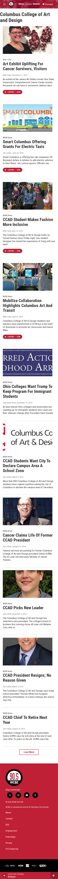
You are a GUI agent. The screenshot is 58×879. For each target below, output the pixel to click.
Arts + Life (7, 59)
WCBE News (7, 137)
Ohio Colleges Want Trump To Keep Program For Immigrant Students (27, 391)
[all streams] (54, 875)
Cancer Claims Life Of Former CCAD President (28, 538)
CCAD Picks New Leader (23, 607)
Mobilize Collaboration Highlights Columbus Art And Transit (27, 305)
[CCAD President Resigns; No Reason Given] (27, 651)
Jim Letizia (7, 153)
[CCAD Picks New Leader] (27, 584)
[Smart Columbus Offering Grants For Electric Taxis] (27, 118)
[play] (4, 875)
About (8, 813)
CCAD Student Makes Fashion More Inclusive (28, 222)
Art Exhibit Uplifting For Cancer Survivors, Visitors (25, 66)
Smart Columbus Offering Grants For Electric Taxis (24, 144)
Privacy (9, 843)
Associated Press (9, 403)
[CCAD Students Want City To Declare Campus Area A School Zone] (27, 437)
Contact (9, 819)
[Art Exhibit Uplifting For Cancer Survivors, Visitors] (27, 40)
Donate (49, 4)
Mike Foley (7, 75)
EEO (7, 825)
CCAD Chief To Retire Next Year (25, 720)
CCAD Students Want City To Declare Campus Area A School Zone (26, 465)
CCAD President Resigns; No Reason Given (27, 678)
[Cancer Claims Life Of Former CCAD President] (27, 511)
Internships (10, 837)
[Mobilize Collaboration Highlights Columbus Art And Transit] (27, 277)
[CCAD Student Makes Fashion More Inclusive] (27, 196)
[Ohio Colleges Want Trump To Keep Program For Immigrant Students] (27, 362)
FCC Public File (12, 849)
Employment (11, 831)
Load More (29, 752)
